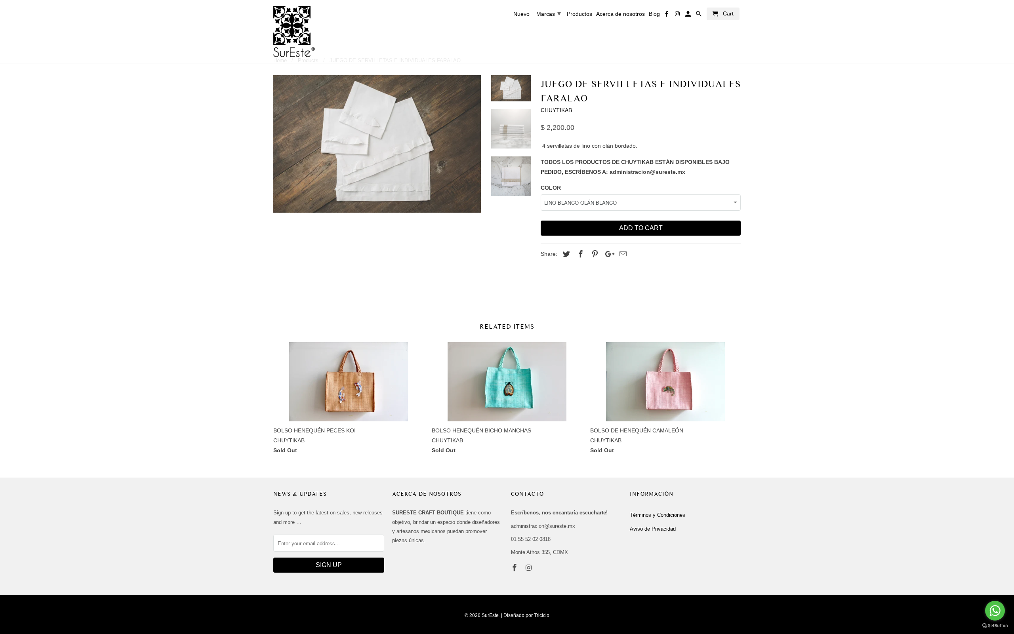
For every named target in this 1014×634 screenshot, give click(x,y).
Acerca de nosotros (620, 14)
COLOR (551, 188)
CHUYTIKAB (556, 110)
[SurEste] (294, 31)
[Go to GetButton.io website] (995, 625)
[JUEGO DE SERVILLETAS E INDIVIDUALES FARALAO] (377, 144)
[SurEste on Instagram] (529, 568)
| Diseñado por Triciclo (525, 615)
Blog (654, 14)
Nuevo (521, 14)
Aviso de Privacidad (653, 529)
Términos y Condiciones (657, 515)
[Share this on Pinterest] (593, 254)
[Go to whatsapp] (995, 611)
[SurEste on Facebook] (515, 568)
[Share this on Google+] (607, 254)
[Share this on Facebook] (579, 254)
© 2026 (472, 615)
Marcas (548, 13)
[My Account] (688, 15)
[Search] (699, 15)
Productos (579, 14)
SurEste (490, 615)
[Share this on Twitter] (565, 254)
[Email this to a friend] (622, 254)
